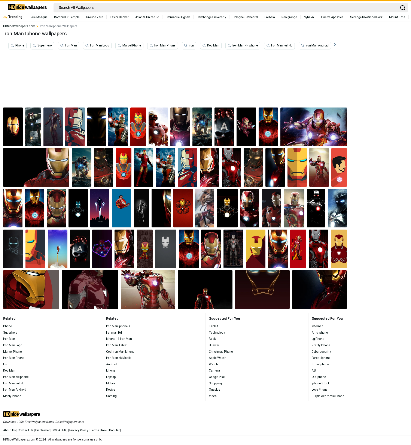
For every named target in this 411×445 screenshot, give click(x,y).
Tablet (213, 326)
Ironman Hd (114, 332)
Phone (19, 45)
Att (314, 370)
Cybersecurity (321, 351)
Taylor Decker (119, 17)
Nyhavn (309, 17)
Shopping (215, 383)
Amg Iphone (320, 332)
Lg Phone (318, 338)
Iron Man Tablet (117, 345)
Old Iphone (319, 377)
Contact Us (25, 430)
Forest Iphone (321, 358)
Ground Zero (94, 17)
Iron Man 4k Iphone (245, 45)
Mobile (110, 383)
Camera (214, 370)
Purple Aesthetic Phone (328, 396)
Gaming (111, 396)
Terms (94, 430)
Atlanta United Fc (147, 17)
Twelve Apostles (332, 17)
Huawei (214, 345)
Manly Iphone (12, 396)
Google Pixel (217, 377)
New (104, 430)
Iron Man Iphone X (118, 326)
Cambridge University (211, 17)
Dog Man (213, 45)
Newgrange (289, 17)
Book (212, 338)
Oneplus (214, 389)
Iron (191, 45)
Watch (213, 364)
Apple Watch (217, 358)
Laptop (111, 377)
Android (111, 364)
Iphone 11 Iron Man (119, 338)
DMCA (56, 430)
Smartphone (320, 364)
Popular (114, 430)
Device (110, 389)
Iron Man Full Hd (281, 45)
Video (213, 396)
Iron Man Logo (99, 45)
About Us (9, 430)
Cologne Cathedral (245, 17)
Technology (217, 332)
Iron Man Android (317, 45)
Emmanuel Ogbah (178, 17)
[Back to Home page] (27, 7)
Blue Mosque (39, 17)
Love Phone (320, 389)
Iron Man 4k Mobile (118, 358)
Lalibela (270, 17)
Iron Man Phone (165, 45)
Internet (317, 326)
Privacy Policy (78, 430)
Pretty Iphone (321, 345)
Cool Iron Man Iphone (120, 351)
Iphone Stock (321, 383)
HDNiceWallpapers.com (19, 26)
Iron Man (71, 45)
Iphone (110, 370)
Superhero (44, 45)
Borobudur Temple (67, 17)
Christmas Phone (221, 351)
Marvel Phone (131, 45)
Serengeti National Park (366, 17)
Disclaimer (42, 430)
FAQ (64, 430)
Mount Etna (397, 17)
